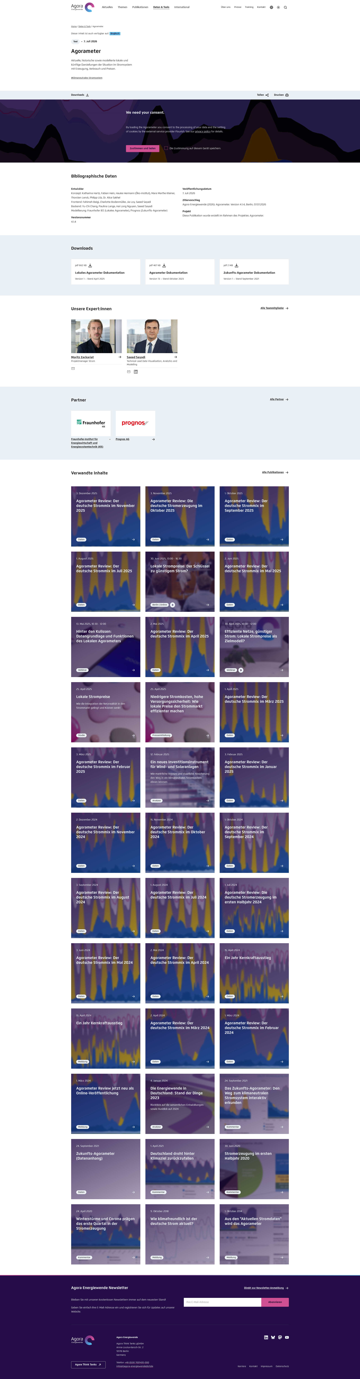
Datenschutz (282, 1366)
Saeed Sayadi (136, 357)
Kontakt (261, 7)
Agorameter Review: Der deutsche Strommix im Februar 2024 (252, 1028)
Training (249, 7)
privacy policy (203, 131)
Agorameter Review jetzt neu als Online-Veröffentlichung (105, 1091)
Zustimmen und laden (143, 148)
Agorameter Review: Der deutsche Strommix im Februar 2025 (103, 767)
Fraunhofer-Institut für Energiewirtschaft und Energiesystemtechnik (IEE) (87, 443)
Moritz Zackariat (82, 357)
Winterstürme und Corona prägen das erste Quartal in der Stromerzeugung (105, 1224)
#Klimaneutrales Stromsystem (86, 78)
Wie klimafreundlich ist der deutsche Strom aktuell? (173, 1221)
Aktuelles (107, 7)
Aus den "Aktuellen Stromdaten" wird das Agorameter (253, 1221)
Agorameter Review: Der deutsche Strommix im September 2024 (246, 832)
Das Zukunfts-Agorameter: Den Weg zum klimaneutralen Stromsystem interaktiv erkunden (252, 1096)
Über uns (225, 7)
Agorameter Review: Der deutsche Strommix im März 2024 (180, 1025)
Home (74, 27)
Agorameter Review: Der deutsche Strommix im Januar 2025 (251, 767)
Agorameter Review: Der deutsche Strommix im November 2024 (105, 832)
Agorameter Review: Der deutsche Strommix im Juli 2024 (178, 895)
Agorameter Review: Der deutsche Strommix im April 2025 (179, 634)
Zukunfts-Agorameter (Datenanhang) (95, 1156)
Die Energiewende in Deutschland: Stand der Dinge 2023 (176, 1093)
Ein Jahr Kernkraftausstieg (248, 958)
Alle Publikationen (273, 472)
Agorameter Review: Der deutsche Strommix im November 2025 (105, 506)
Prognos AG (122, 439)
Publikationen (140, 7)
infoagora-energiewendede (134, 1366)
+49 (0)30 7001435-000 (137, 1363)
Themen (122, 7)
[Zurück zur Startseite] (82, 7)
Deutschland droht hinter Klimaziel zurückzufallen (172, 1156)
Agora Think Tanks (86, 1364)
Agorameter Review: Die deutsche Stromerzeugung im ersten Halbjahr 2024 (251, 897)
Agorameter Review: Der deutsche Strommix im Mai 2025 (253, 569)
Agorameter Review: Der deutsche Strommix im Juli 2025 (104, 569)
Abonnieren (275, 1302)
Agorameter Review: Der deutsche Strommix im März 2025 (254, 699)
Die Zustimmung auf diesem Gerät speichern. (195, 148)
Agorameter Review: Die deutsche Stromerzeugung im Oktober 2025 (176, 506)
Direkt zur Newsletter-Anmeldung (264, 1288)
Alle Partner (277, 399)
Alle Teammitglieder (272, 308)
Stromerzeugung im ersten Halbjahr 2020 (248, 1156)
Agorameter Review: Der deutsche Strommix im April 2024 (179, 960)
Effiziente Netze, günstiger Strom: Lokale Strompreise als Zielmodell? (251, 636)
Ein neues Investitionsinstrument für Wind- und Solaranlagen (179, 764)
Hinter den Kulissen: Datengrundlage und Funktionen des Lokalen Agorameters (105, 636)
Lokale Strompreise (93, 697)
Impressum (266, 1366)
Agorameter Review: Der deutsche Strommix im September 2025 (246, 506)
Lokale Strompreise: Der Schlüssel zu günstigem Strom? (180, 569)
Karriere (242, 1366)
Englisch (115, 34)
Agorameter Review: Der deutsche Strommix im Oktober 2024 (177, 832)
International (181, 7)
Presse (237, 7)
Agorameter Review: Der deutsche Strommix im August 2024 (102, 897)
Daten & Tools (161, 7)
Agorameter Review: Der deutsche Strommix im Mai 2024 (104, 960)
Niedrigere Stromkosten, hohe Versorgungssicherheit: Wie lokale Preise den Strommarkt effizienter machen (176, 704)
